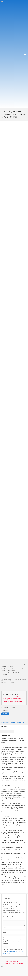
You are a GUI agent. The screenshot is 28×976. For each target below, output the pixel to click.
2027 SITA (16, 722)
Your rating (6, 917)
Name (5, 927)
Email (5, 932)
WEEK (8, 722)
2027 (23, 722)
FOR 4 (12, 722)
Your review (7, 919)
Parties (18, 828)
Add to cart (5, 713)
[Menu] (25, 54)
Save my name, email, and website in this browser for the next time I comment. (13, 941)
